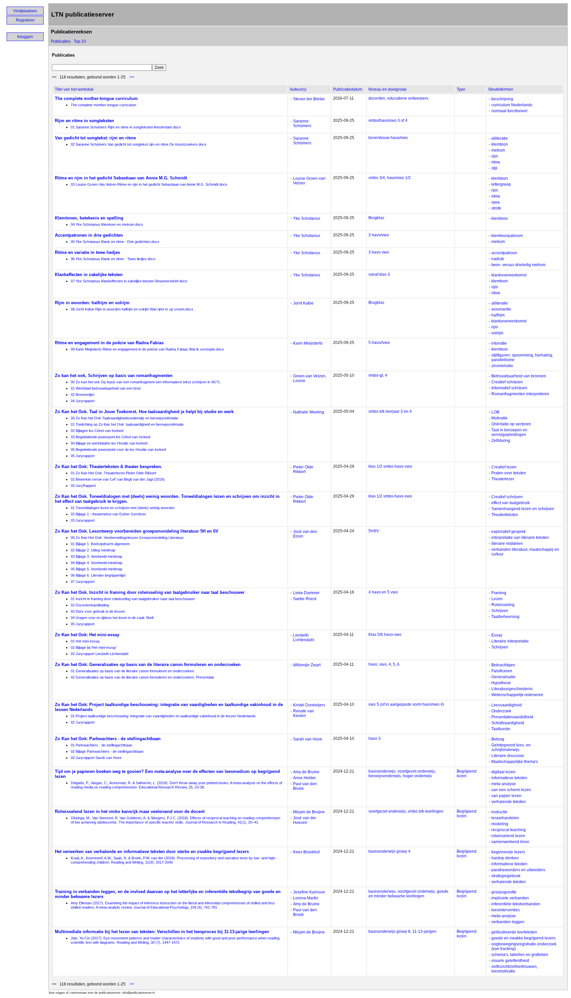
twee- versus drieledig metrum (518, 264)
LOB (495, 412)
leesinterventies (505, 910)
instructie (499, 812)
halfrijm (498, 315)
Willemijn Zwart (307, 665)
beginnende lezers (508, 852)
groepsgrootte (503, 892)
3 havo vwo (378, 252)
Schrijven (499, 610)
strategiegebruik (505, 876)
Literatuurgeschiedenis (512, 689)
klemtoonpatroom (507, 235)
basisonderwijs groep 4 (389, 851)
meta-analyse (503, 784)
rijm (494, 156)
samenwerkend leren (510, 841)
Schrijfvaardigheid (507, 723)
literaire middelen (507, 543)
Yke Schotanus (306, 218)
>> (132, 77)
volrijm (497, 333)
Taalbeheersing (505, 616)
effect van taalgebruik (510, 502)
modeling (499, 824)
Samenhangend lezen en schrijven (522, 508)
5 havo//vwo (379, 342)
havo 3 (374, 738)
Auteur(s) (298, 89)
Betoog (497, 739)
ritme (495, 162)
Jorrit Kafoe (303, 303)
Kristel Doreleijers (309, 705)
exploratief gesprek (508, 531)
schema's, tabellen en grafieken (519, 954)
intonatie (499, 343)
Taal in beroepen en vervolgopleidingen (509, 432)
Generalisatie (503, 677)
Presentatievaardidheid (512, 717)
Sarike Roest (304, 598)
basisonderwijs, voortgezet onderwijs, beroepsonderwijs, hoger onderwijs (402, 773)
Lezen (497, 598)
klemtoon (499, 144)
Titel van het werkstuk (74, 89)
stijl (494, 168)
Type (461, 89)
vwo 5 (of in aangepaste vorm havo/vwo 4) (406, 704)
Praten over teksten (508, 473)
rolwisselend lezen (508, 835)
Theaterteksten (504, 514)
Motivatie (499, 418)
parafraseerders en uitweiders (518, 870)
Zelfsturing (500, 440)
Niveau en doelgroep (387, 89)
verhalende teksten (508, 801)
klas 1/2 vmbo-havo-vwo (390, 466)
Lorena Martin (305, 898)
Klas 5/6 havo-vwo (384, 634)
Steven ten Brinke (309, 99)
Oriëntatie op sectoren (511, 424)
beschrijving (502, 99)
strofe (496, 208)
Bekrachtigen (503, 665)
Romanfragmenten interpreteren (520, 394)
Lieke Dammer (306, 593)
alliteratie (499, 138)
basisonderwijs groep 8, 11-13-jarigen (402, 931)
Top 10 (80, 41)
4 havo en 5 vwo (383, 592)
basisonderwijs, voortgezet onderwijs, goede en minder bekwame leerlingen (408, 893)
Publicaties (61, 41)
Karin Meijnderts (308, 343)
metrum (498, 150)
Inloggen (25, 36)
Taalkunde (500, 729)
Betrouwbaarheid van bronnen (518, 376)
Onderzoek (501, 711)
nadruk (497, 259)
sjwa (495, 202)
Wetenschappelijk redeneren (517, 694)
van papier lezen (506, 795)
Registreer (25, 20)
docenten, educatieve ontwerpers (398, 98)
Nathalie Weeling (308, 412)
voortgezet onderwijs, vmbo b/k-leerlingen (405, 811)
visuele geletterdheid (510, 960)
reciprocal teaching (508, 830)
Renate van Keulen (303, 713)
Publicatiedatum (347, 89)
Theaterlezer (502, 479)
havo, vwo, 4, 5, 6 (384, 664)
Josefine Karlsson (309, 892)
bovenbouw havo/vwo (388, 137)
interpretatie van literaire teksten (520, 537)
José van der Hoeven (304, 820)
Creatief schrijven (507, 382)
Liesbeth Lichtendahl (303, 637)
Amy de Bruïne (306, 772)
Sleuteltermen (500, 89)
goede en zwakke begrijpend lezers (523, 938)
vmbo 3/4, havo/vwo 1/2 (389, 177)
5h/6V (373, 531)
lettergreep (501, 184)
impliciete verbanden (510, 898)
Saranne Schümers (302, 123)
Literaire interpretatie (510, 641)
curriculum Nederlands (511, 105)
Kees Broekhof (306, 852)
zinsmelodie (502, 365)
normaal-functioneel (509, 111)
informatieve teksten (509, 778)
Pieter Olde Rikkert (303, 469)
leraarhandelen (505, 818)
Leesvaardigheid (506, 705)
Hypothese (501, 683)
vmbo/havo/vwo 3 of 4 (387, 120)
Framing (498, 593)
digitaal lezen (503, 772)
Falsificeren (501, 671)
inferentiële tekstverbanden (515, 904)
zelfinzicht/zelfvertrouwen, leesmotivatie (514, 969)
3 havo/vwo (378, 235)
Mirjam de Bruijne (309, 812)
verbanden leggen (507, 922)
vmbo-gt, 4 (377, 375)
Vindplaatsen (25, 11)
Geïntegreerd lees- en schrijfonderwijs (511, 747)
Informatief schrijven (509, 388)
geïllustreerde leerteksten (514, 932)
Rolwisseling (502, 604)
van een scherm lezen (511, 789)
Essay (496, 635)
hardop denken (505, 858)
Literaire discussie (507, 755)
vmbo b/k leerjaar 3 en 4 (390, 411)
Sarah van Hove (307, 739)
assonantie (501, 309)
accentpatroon (504, 253)
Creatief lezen (503, 467)
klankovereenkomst (508, 275)
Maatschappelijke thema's (514, 761)
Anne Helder (304, 778)
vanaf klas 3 (379, 274)
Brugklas (376, 217)
